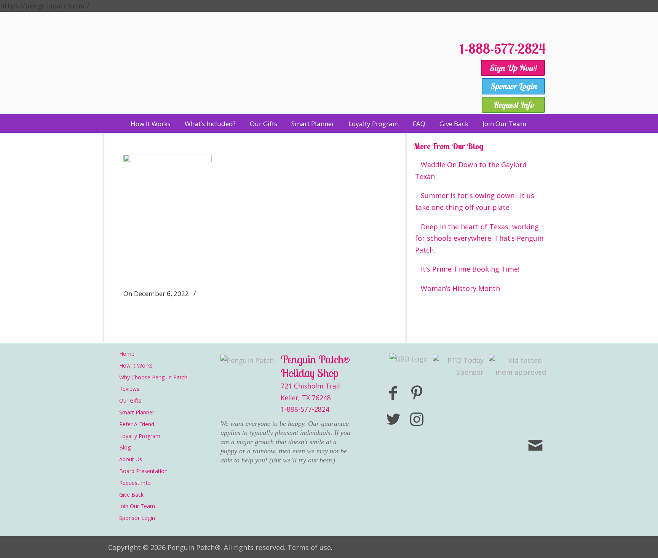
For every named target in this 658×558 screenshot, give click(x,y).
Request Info (135, 482)
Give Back (131, 494)
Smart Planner (136, 412)
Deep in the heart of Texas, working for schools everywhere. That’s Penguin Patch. (479, 238)
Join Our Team (137, 506)
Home (126, 353)
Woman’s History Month (460, 288)
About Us (130, 459)
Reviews (129, 388)
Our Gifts (130, 400)
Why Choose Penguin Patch (153, 377)
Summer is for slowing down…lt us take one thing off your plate (474, 201)
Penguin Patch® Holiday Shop (279, 73)
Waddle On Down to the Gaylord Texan (471, 170)
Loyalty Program (139, 436)
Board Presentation (143, 471)
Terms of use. (309, 547)
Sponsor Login (137, 517)
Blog (125, 447)
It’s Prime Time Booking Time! (470, 268)
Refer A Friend (136, 424)
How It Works (136, 365)
